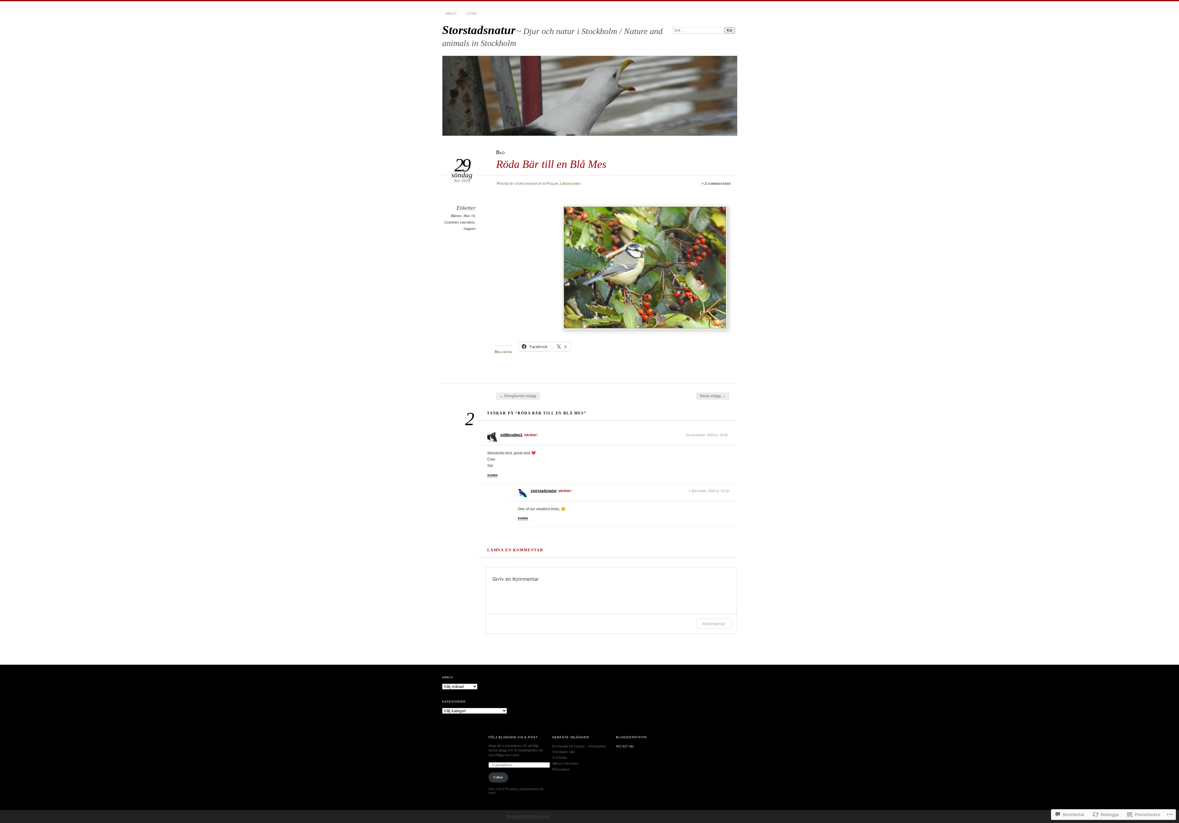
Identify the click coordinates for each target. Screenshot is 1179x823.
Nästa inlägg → (713, 396)
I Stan (471, 13)
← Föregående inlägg (518, 396)
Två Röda (559, 757)
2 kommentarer (718, 183)
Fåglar (552, 183)
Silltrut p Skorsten (565, 763)
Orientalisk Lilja (563, 752)
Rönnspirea (560, 769)
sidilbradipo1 (511, 435)
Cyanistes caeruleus (459, 222)
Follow (498, 777)
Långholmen (570, 183)
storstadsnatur (528, 183)
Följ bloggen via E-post (513, 737)
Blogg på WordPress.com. (529, 816)
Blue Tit (469, 216)
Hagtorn (470, 229)
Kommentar (713, 623)
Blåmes (456, 216)
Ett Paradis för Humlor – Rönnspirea (579, 746)
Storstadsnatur (479, 30)
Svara (492, 475)
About (451, 13)
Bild (500, 152)
